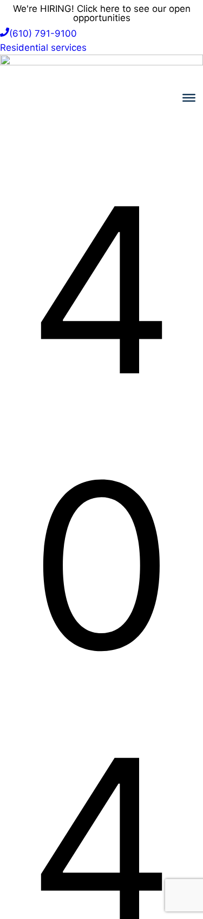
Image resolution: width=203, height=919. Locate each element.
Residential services (43, 47)
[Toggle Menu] (188, 98)
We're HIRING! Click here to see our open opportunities (102, 13)
